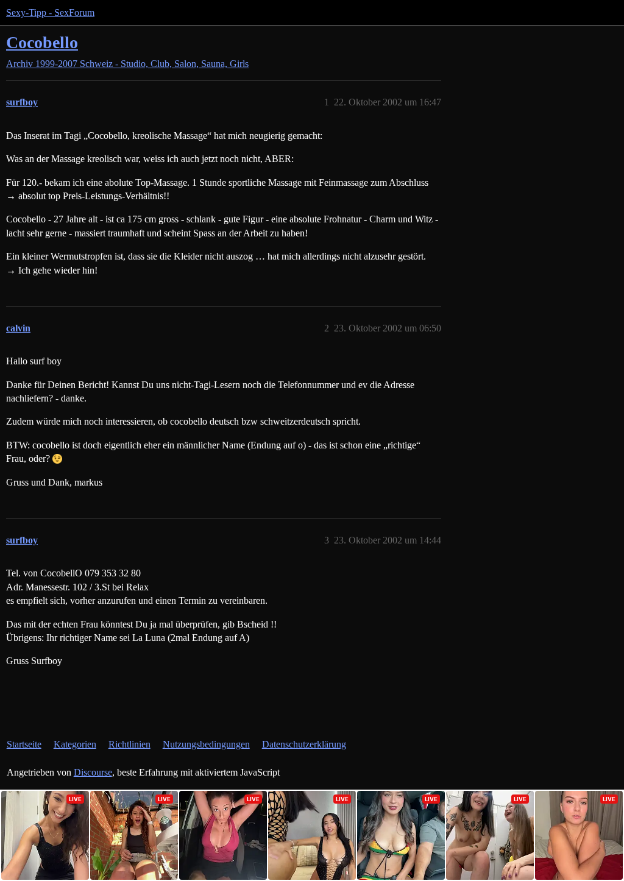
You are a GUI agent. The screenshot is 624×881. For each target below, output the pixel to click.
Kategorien (75, 744)
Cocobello (42, 42)
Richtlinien (129, 744)
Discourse (93, 772)
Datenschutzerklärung (304, 744)
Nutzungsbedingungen (206, 744)
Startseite (24, 744)
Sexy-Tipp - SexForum (50, 12)
